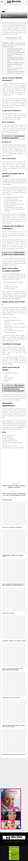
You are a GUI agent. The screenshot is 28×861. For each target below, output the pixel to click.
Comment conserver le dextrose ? (9, 446)
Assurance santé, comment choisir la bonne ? (11, 697)
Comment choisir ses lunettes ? (8, 613)
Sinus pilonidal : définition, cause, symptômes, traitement (14, 640)
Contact (21, 841)
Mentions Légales (15, 841)
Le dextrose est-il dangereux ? (8, 439)
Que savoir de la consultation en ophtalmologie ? (12, 527)
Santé (3, 11)
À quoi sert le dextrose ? (7, 437)
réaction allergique (16, 68)
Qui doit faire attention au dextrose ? (10, 440)
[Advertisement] (14, 466)
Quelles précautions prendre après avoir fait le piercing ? (13, 754)
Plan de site (7, 841)
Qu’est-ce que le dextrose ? (8, 435)
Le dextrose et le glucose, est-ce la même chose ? (13, 447)
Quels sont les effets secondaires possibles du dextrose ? (12, 443)
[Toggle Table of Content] (19, 38)
